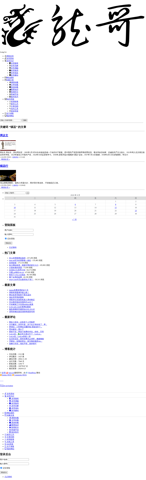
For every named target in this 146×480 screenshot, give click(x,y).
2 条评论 (15, 185)
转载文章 (10, 80)
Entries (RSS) (7, 375)
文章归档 (14, 106)
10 (15, 208)
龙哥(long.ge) (8, 373)
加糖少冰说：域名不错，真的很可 (22, 344)
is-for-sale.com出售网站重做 (20, 307)
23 (136, 211)
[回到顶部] (73, 379)
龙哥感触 (14, 68)
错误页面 (14, 111)
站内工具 (14, 108)
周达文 (4, 135)
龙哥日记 (10, 61)
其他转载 (14, 87)
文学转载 (14, 85)
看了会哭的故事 (15, 277)
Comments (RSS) (20, 375)
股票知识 (14, 89)
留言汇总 (14, 104)
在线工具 (10, 442)
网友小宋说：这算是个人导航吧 (22, 322)
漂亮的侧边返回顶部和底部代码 (22, 312)
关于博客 (10, 113)
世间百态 (14, 97)
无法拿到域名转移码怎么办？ (21, 302)
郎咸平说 (14, 94)
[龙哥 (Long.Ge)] (73, 25)
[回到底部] (73, 383)
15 (116, 208)
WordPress (32, 373)
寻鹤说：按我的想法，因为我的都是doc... (25, 341)
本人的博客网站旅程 (17, 258)
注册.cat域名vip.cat (16, 272)
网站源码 (10, 77)
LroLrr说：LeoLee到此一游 (20, 336)
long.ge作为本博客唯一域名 (20, 260)
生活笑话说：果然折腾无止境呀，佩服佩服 (26, 339)
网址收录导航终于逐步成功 (20, 295)
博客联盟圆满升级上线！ (19, 292)
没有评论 (15, 157)
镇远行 (4, 165)
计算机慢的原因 (15, 268)
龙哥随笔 (14, 63)
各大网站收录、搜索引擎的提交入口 (23, 265)
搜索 (25, 120)
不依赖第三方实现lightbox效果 (21, 304)
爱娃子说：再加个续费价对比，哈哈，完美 (26, 332)
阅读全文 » (5, 159)
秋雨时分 (14, 92)
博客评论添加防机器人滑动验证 (22, 300)
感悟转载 (14, 82)
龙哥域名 (14, 73)
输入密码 (8, 234)
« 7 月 (74, 219)
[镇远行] (8, 181)
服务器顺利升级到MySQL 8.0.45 (22, 309)
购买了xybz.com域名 (17, 275)
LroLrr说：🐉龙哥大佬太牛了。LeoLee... (25, 334)
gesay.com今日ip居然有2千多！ (21, 279)
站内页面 (10, 99)
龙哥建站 (14, 75)
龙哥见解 (14, 65)
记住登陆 (11, 239)
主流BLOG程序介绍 (17, 270)
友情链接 (14, 101)
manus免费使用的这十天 (18, 290)
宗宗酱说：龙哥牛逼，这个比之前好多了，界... (28, 324)
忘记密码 (12, 247)
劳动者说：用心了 (16, 329)
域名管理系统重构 (16, 297)
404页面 (9, 444)
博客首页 (10, 56)
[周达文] (8, 150)
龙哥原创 (10, 58)
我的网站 (10, 116)
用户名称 (8, 230)
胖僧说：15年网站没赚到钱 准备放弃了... (25, 327)
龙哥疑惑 (14, 70)
